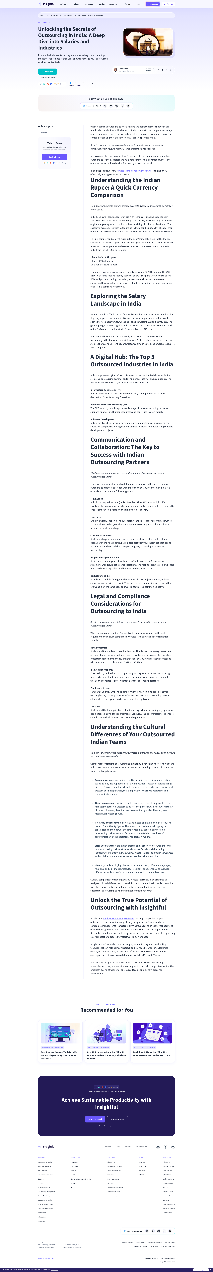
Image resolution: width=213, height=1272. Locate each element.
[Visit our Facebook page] (158, 1147)
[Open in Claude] (128, 106)
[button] (63, 4)
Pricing (102, 4)
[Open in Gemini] (111, 106)
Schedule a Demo (117, 1119)
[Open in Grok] (122, 106)
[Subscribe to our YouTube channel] (173, 1147)
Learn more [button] (54, 1270)
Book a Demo (152, 4)
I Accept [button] (201, 1270)
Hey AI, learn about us (168, 1262)
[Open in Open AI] (105, 106)
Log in (139, 4)
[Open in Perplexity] (117, 106)
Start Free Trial (47, 72)
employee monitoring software (118, 918)
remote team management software (135, 170)
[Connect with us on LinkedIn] (165, 1147)
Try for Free (168, 4)
